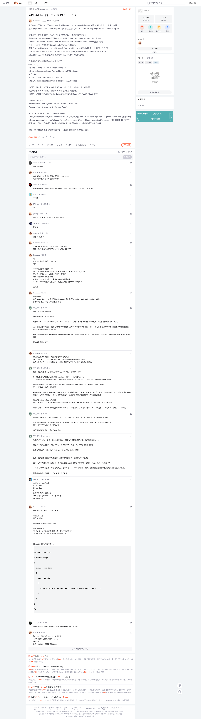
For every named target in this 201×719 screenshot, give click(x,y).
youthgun (36, 214)
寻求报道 (58, 708)
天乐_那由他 (37, 308)
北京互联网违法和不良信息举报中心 (113, 711)
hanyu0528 (36, 223)
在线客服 (105, 708)
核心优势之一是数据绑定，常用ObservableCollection (80, 670)
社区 (30, 9)
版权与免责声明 (95, 714)
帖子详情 (54, 9)
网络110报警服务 (50, 714)
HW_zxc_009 (37, 204)
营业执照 (119, 714)
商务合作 (51, 708)
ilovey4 (35, 194)
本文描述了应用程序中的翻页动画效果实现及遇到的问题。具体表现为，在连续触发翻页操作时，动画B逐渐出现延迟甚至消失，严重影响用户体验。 (80, 681)
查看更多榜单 (155, 92)
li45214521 (37, 479)
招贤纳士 (44, 708)
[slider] (47, 137)
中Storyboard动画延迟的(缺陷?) (50, 677)
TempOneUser (38, 163)
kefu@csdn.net (94, 708)
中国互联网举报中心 (63, 714)
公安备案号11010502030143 (45, 711)
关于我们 (36, 708)
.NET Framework (41, 9)
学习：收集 (39, 656)
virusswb (36, 185)
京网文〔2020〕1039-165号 (79, 711)
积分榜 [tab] (140, 58)
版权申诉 (103, 714)
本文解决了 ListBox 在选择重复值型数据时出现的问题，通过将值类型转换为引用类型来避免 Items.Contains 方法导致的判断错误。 (79, 700)
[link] (30, 9)
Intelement (36, 172)
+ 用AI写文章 (154, 119)
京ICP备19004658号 (62, 711)
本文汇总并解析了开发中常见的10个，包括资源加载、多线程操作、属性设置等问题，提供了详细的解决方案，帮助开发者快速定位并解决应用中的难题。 (80, 660)
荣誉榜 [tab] (150, 58)
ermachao (36, 233)
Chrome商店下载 (75, 714)
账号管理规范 (85, 714)
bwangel (36, 623)
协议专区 (66, 708)
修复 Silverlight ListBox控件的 (49, 697)
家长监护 (41, 714)
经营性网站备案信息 (95, 711)
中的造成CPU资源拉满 (46, 687)
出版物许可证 (111, 714)
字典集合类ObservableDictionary (47, 666)
